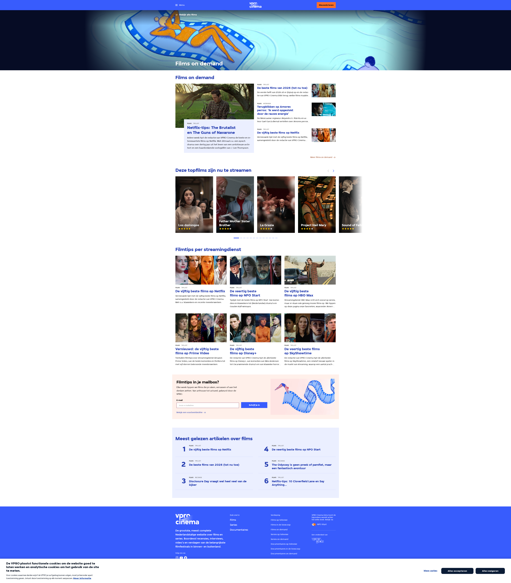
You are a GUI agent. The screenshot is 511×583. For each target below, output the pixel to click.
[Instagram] (177, 557)
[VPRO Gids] (318, 540)
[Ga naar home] (255, 5)
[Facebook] (185, 557)
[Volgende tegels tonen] (333, 171)
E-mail (179, 400)
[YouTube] (181, 557)
